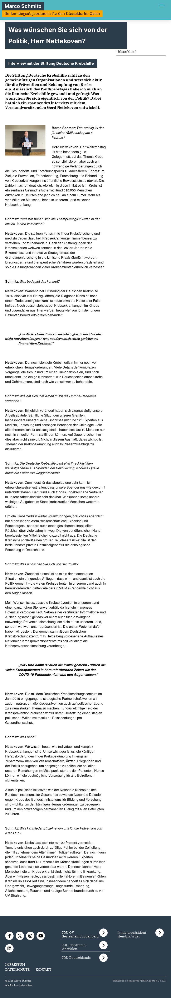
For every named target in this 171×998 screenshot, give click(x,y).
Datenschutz (17, 969)
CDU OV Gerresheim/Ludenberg (80, 934)
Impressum (15, 964)
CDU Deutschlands (76, 957)
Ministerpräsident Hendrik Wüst (132, 934)
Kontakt (43, 969)
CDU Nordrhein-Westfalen (74, 947)
